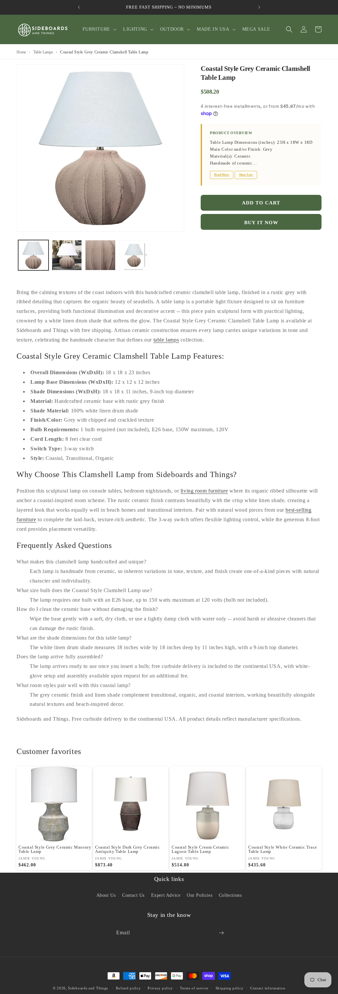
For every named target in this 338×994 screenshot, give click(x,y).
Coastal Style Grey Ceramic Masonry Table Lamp (54, 849)
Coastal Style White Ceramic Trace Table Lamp (282, 849)
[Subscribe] (221, 932)
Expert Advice (166, 895)
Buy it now (261, 222)
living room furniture (204, 491)
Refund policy (128, 988)
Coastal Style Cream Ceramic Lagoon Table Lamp (200, 849)
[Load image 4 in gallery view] (134, 255)
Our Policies (199, 895)
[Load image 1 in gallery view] (33, 255)
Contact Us (133, 895)
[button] (99, 29)
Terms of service (194, 988)
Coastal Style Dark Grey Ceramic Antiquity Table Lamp (127, 849)
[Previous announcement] (79, 7)
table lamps (166, 340)
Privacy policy (160, 988)
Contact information (267, 988)
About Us (106, 895)
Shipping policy (230, 988)
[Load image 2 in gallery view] (67, 255)
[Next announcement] (259, 7)
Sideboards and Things (88, 988)
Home (21, 52)
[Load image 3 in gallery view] (100, 255)
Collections (230, 895)
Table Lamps (43, 52)
